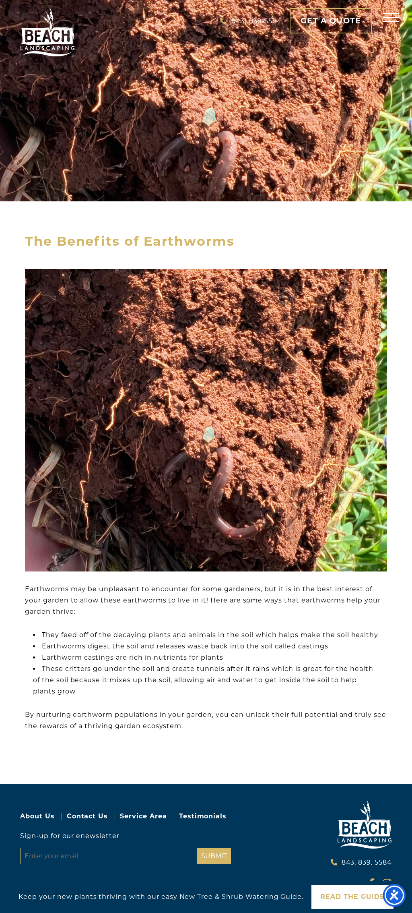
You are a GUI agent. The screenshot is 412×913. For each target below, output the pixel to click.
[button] (391, 17)
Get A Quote (331, 20)
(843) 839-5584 (255, 21)
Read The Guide (352, 897)
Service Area (143, 816)
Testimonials (203, 816)
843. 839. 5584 (367, 862)
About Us (37, 816)
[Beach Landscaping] (47, 32)
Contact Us (87, 816)
